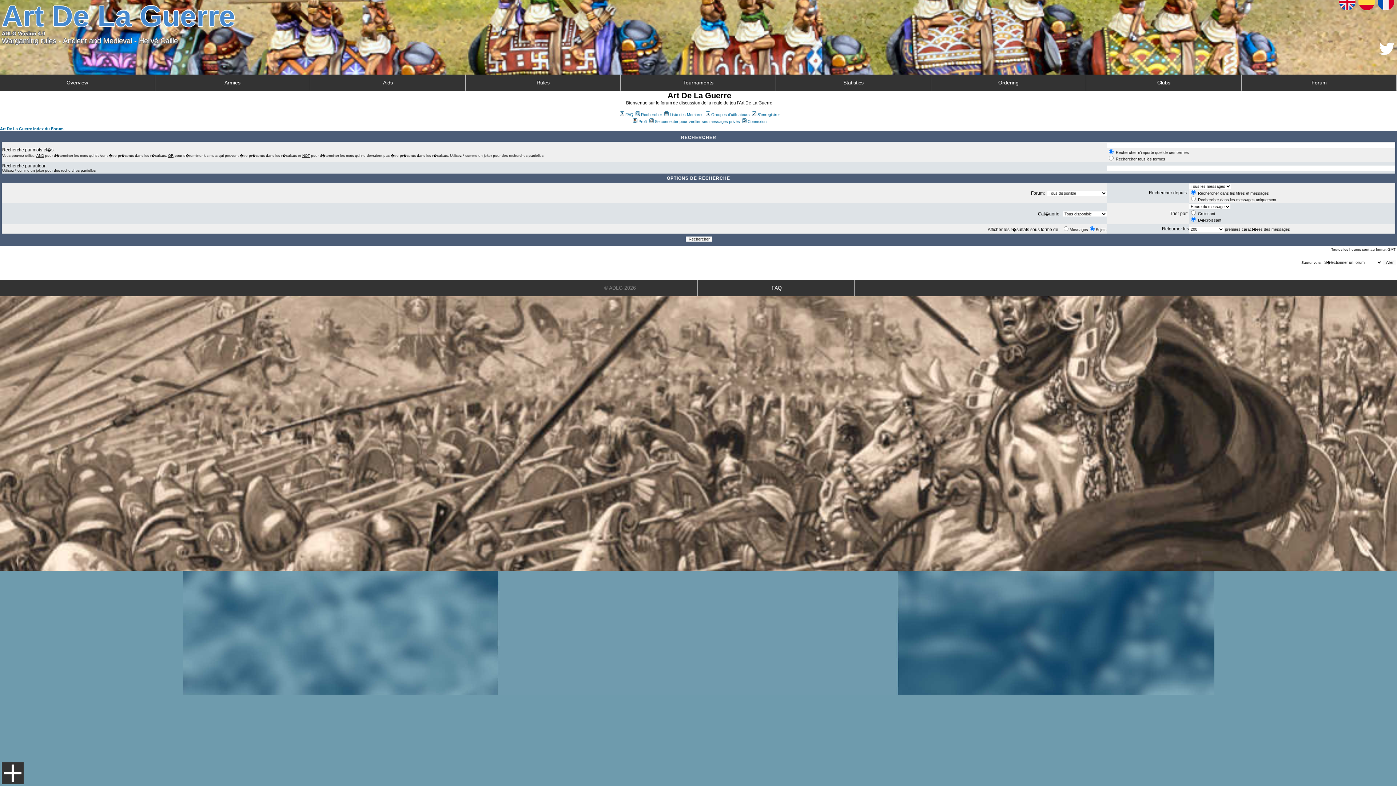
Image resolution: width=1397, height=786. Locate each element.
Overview (77, 83)
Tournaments (698, 83)
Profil (642, 121)
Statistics (853, 83)
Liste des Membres (687, 114)
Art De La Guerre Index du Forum (32, 129)
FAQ (629, 114)
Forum (1319, 83)
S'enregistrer (768, 114)
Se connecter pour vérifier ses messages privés (697, 121)
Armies (232, 83)
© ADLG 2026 (620, 288)
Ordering (1008, 83)
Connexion (757, 121)
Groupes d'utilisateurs (730, 114)
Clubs (1163, 83)
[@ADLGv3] (1387, 53)
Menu (13, 773)
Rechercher (651, 114)
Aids (388, 83)
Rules (543, 83)
